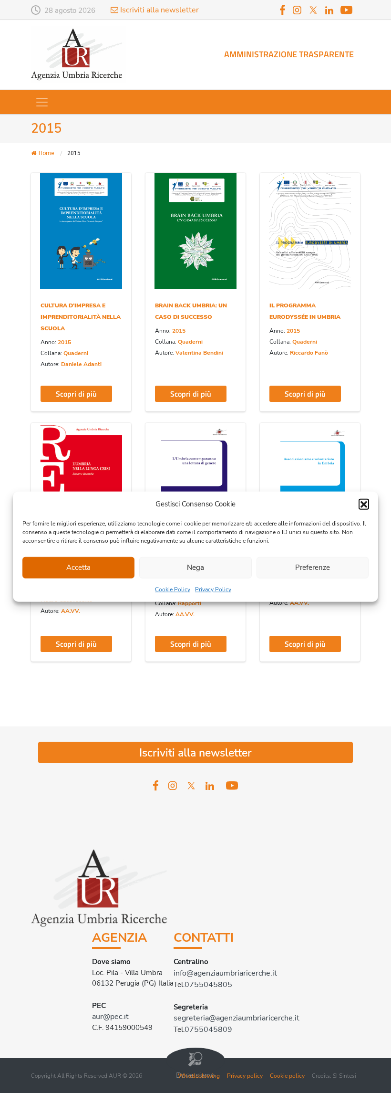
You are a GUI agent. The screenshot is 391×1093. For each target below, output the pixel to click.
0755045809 (208, 1029)
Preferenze (312, 567)
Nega (195, 567)
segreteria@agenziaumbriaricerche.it (236, 1018)
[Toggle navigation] (42, 102)
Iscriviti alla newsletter (158, 10)
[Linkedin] (329, 10)
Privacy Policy (213, 589)
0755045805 (208, 984)
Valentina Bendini (199, 353)
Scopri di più (76, 393)
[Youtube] (346, 9)
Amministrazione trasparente (289, 54)
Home (46, 153)
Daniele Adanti (81, 364)
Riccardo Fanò (309, 353)
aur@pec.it (110, 1016)
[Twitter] (313, 9)
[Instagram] (297, 9)
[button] (364, 504)
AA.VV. (70, 611)
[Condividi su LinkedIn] (46, 231)
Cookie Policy (172, 589)
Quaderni (75, 353)
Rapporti (189, 603)
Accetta (78, 567)
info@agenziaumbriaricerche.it (225, 973)
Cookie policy (287, 1076)
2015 (64, 342)
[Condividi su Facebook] (46, 194)
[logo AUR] (78, 54)
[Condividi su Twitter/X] (46, 212)
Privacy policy (245, 1076)
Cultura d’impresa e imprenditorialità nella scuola (81, 317)
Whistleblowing (199, 1076)
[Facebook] (283, 9)
